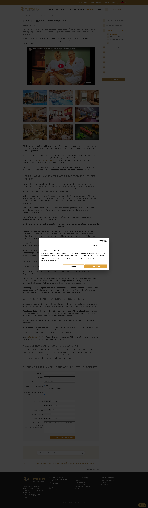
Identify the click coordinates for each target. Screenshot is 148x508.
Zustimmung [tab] (50, 245)
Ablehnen (73, 266)
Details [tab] (74, 245)
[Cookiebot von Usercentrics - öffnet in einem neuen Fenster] (100, 241)
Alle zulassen (96, 266)
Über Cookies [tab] (97, 245)
